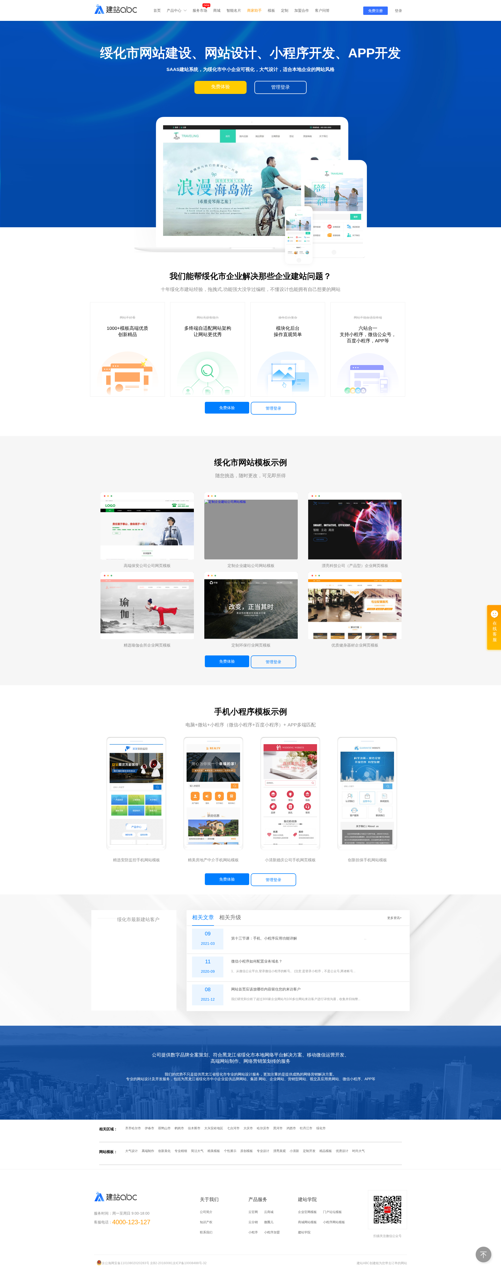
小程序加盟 (272, 1232)
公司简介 (206, 1212)
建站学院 (304, 1232)
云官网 (253, 1212)
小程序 (253, 1232)
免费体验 (227, 407)
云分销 (253, 1222)
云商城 (268, 1212)
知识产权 (206, 1222)
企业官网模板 (307, 1212)
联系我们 (206, 1232)
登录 (398, 11)
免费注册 (375, 11)
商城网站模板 (307, 1222)
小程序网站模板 (334, 1222)
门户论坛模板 (332, 1212)
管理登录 (273, 408)
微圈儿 (268, 1222)
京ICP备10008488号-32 (190, 1263)
